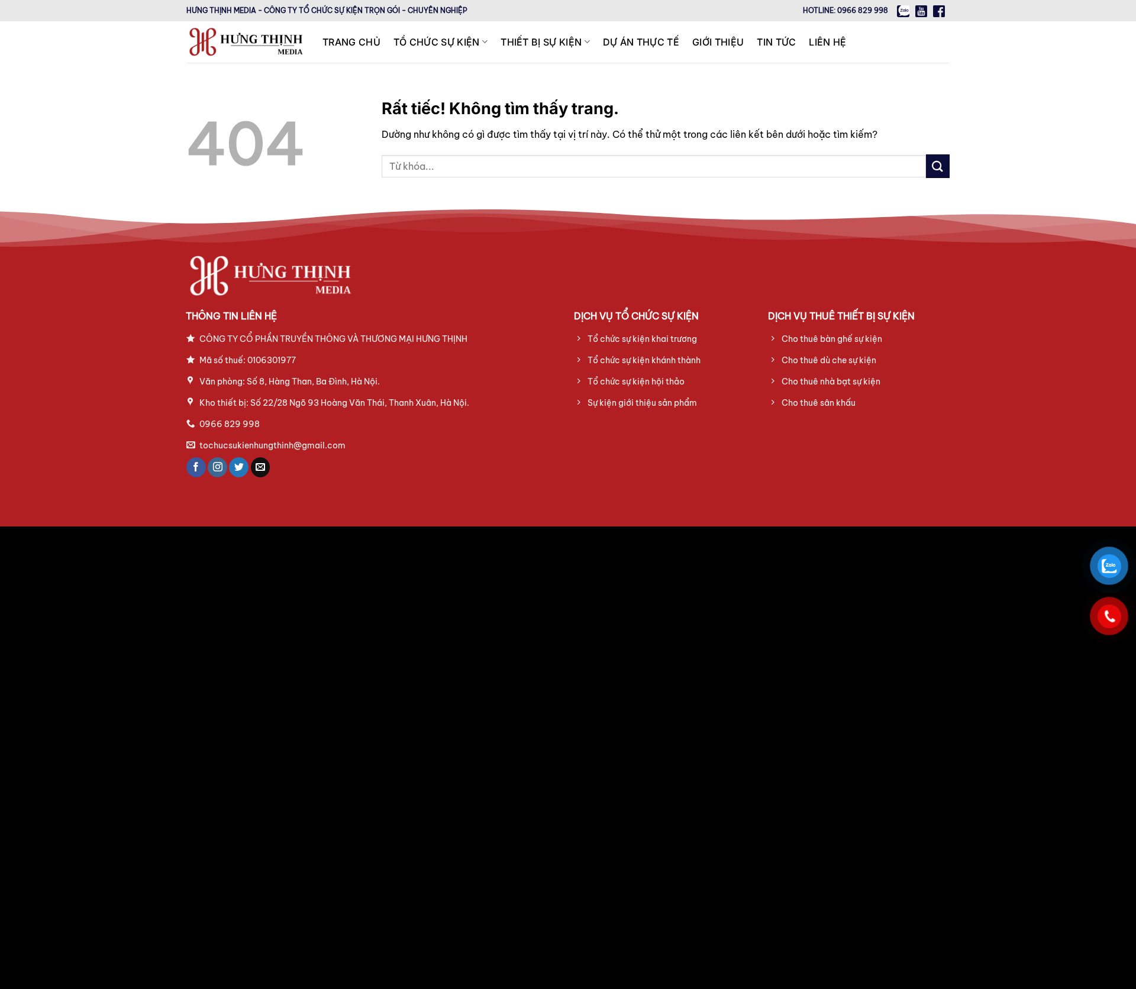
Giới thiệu (718, 42)
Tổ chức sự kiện (436, 42)
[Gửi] (938, 165)
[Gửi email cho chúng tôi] (260, 467)
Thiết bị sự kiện (541, 42)
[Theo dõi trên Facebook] (196, 467)
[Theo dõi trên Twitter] (238, 467)
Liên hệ (827, 42)
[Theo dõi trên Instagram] (217, 467)
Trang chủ (351, 42)
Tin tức (776, 42)
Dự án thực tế (641, 42)
